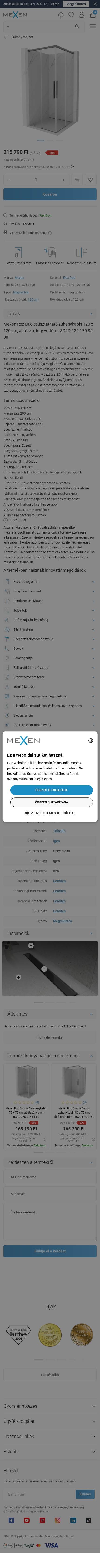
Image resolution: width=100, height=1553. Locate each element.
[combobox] (90, 740)
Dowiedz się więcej (66, 779)
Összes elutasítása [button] (51, 802)
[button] (50, 813)
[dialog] (50, 776)
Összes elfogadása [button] (51, 790)
